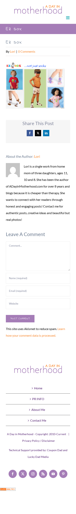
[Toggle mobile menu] (68, 18)
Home (38, 388)
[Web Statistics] (8, 491)
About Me (38, 409)
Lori (12, 51)
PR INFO (38, 399)
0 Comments (26, 51)
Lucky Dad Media (38, 456)
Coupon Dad (54, 450)
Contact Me (38, 420)
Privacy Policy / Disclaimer (38, 440)
